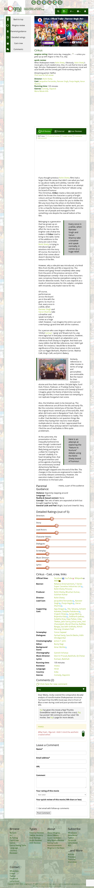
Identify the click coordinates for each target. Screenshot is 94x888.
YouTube (68, 578)
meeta (57, 665)
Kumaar (57, 659)
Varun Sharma (45, 312)
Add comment (42, 138)
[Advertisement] (61, 110)
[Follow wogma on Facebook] (39, 2)
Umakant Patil (68, 629)
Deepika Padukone (70, 611)
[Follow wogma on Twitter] (44, 2)
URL (38, 766)
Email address (43, 758)
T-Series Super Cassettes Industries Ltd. (68, 585)
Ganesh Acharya (61, 652)
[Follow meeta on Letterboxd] (55, 2)
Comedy (45, 88)
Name (39, 749)
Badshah (72, 656)
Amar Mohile (59, 647)
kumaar (48, 333)
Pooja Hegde (74, 81)
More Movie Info (41, 91)
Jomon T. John (60, 641)
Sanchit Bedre (72, 635)
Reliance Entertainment (64, 584)
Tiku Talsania (72, 609)
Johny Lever (76, 621)
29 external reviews (53, 136)
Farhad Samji (59, 635)
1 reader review (67, 136)
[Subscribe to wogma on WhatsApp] (33, 2)
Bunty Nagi (59, 644)
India (56, 672)
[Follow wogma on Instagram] (49, 2)
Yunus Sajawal (60, 632)
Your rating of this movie (47, 791)
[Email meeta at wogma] (60, 2)
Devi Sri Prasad (60, 656)
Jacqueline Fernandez (47, 81)
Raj (41, 710)
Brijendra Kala (60, 616)
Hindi (56, 669)
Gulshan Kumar (61, 594)
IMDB (56, 580)
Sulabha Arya (59, 619)
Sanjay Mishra (75, 614)
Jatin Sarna (65, 621)
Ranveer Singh (62, 81)
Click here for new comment (53, 684)
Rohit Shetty (60, 62)
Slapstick (52, 88)
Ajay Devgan (59, 609)
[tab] (44, 131)
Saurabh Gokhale (68, 626)
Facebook (58, 578)
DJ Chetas (81, 656)
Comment (40, 775)
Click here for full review (44, 75)
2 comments (78, 136)
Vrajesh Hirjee (60, 614)
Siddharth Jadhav (76, 616)
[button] (58, 11)
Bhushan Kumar (73, 592)
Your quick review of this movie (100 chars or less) (59, 799)
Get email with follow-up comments (54, 808)
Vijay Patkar (71, 619)
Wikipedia (79, 578)
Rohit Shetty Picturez (63, 589)
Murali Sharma (71, 624)
